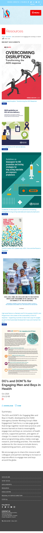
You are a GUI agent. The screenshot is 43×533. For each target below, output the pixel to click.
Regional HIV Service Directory (12, 495)
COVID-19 (4, 499)
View (19, 406)
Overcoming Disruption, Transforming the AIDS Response (19, 101)
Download (8, 406)
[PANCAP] (6, 18)
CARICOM (9, 2)
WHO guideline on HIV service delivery (13, 147)
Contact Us (16, 2)
